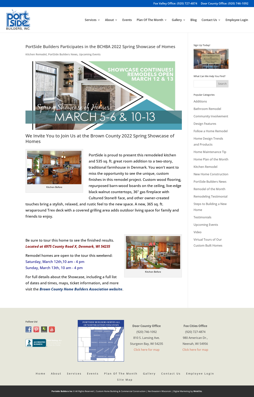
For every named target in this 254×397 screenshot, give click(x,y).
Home (41, 373)
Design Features (205, 124)
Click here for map (147, 350)
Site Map (125, 379)
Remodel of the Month (209, 189)
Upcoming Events (90, 54)
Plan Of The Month (121, 373)
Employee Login (237, 20)
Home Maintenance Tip (210, 152)
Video (198, 232)
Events (127, 20)
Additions (200, 101)
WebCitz (197, 391)
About (56, 373)
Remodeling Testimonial (210, 196)
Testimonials (202, 217)
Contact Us (171, 373)
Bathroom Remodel (207, 109)
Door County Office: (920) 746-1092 (224, 3)
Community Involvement (211, 116)
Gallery (149, 373)
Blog (193, 20)
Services (74, 373)
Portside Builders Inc (62, 391)
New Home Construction (211, 174)
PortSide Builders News (63, 54)
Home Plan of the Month (211, 159)
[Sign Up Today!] (211, 59)
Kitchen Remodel (36, 54)
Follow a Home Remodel (211, 131)
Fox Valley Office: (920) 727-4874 (175, 3)
